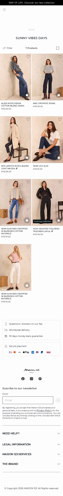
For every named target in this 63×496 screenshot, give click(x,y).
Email (5, 394)
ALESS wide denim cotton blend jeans (12, 104)
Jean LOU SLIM (40, 166)
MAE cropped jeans (44, 103)
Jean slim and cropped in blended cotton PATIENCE (14, 231)
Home (31, 30)
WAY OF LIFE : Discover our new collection (31, 2)
